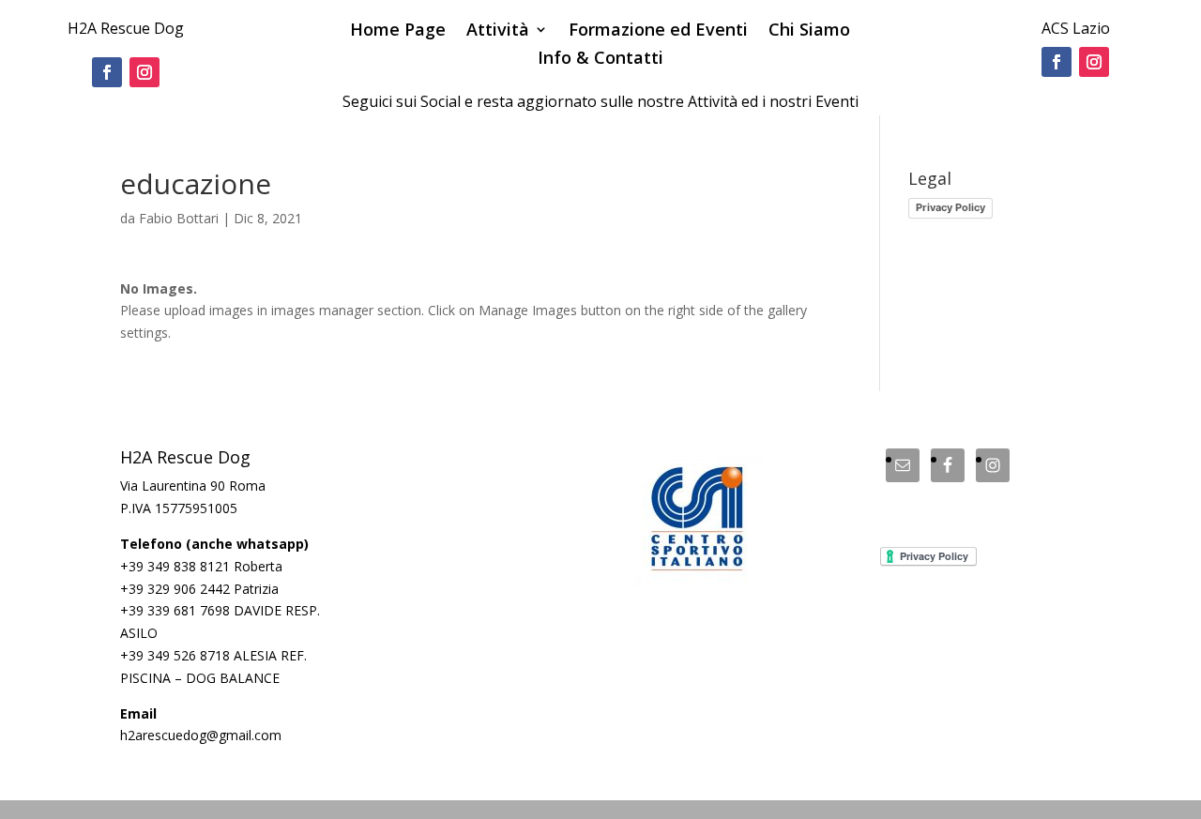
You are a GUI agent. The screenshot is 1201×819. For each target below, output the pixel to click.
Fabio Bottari (179, 218)
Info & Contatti (600, 59)
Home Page (398, 31)
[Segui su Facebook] (107, 72)
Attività (497, 31)
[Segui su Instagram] (144, 72)
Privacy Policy (950, 207)
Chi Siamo (809, 31)
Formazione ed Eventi (658, 31)
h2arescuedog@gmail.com (200, 735)
